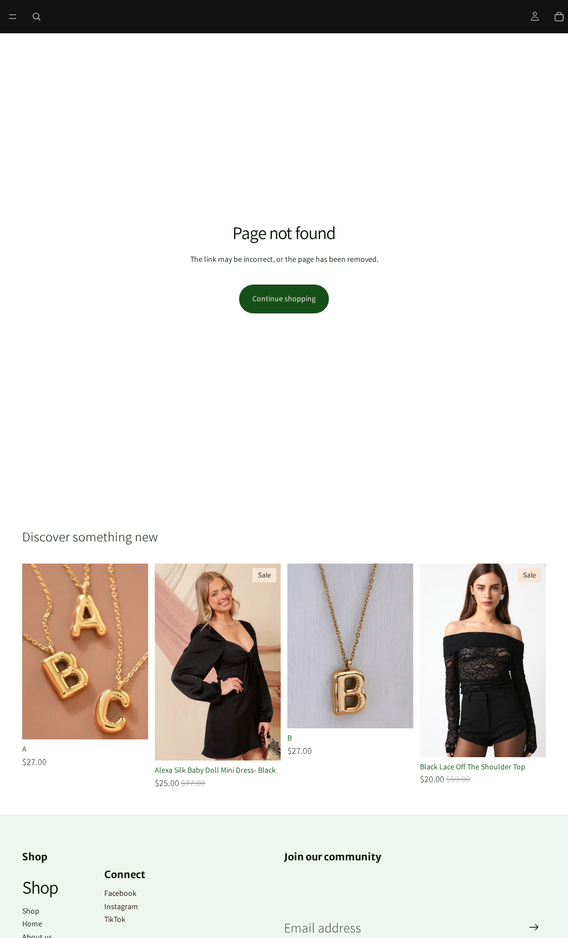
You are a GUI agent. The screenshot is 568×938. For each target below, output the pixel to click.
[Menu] (13, 16)
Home (32, 924)
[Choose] (263, 743)
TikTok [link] (114, 919)
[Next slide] (533, 660)
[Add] (131, 723)
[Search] (36, 16)
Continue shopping (284, 298)
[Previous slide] (432, 660)
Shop (30, 911)
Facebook (120, 893)
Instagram (121, 906)
